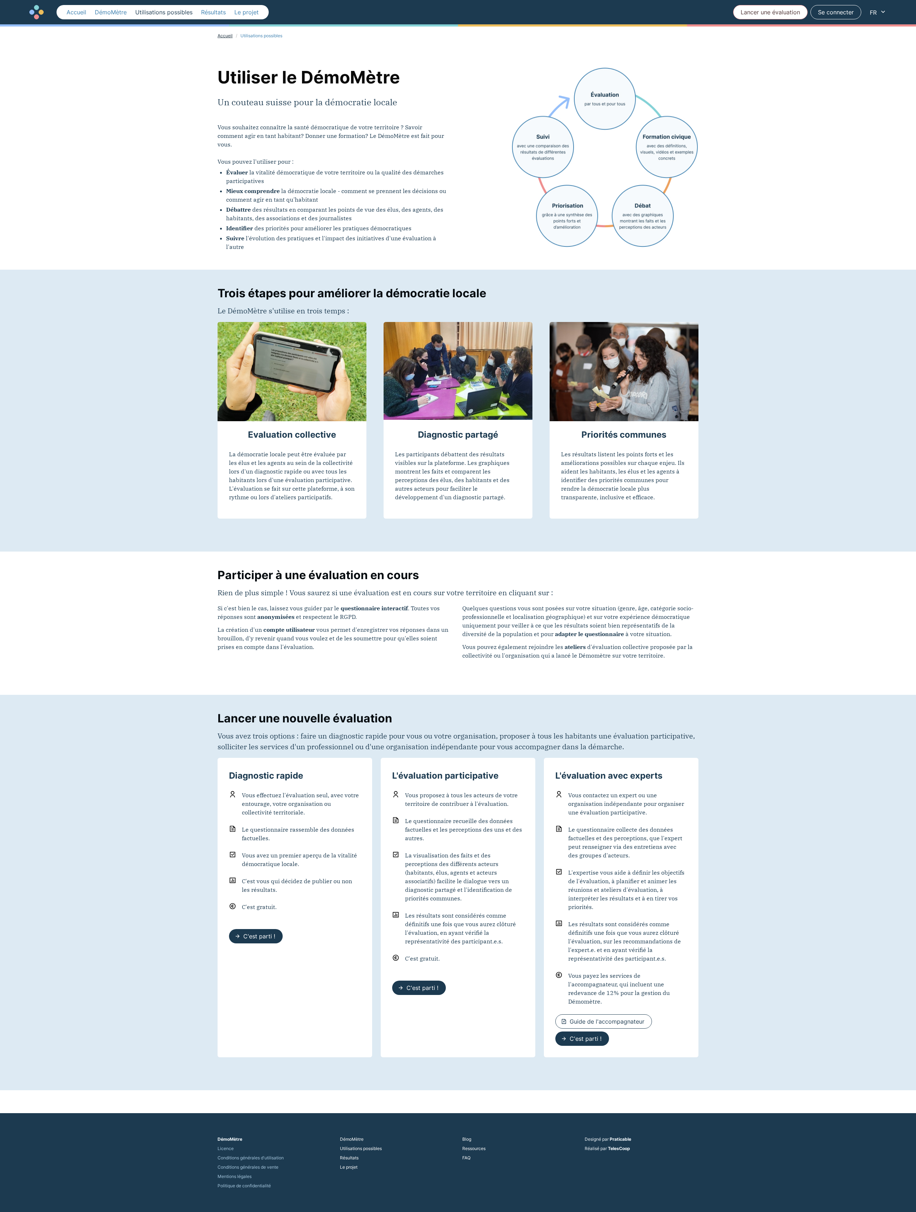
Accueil (76, 12)
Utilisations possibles (164, 12)
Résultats (213, 12)
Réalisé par (607, 1148)
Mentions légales (235, 1176)
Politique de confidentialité (244, 1185)
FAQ (466, 1157)
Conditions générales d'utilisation (251, 1157)
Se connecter (836, 12)
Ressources (474, 1148)
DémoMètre (111, 12)
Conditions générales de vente (248, 1167)
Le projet (246, 12)
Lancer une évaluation (770, 12)
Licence (226, 1148)
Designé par (608, 1139)
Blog (466, 1139)
